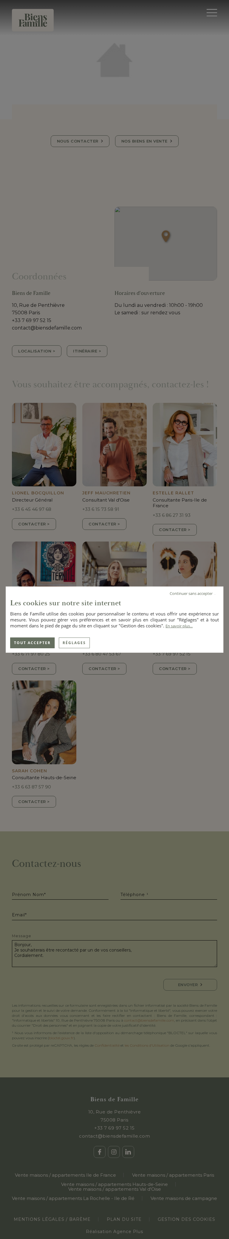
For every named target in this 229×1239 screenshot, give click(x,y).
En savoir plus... (179, 625)
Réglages (74, 642)
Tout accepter (32, 642)
